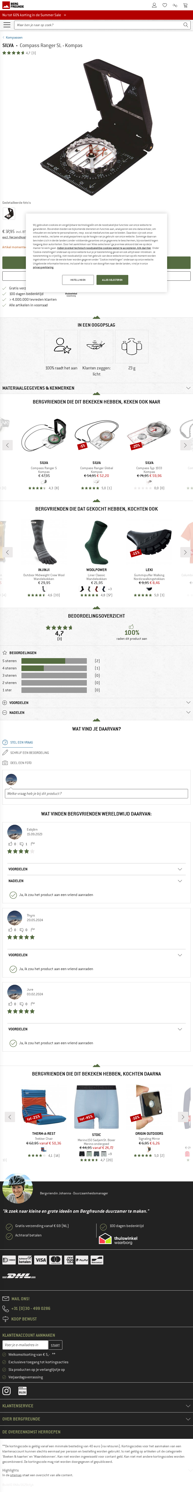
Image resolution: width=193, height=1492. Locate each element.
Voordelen (18, 869)
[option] (96, 127)
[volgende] (185, 445)
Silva (8, 45)
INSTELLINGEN (78, 279)
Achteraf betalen (28, 1235)
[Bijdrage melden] (33, 844)
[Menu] (7, 24)
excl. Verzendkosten (16, 237)
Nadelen (16, 880)
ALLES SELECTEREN (112, 279)
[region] (96, 253)
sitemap (16, 1475)
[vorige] (7, 445)
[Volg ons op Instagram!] (10, 1392)
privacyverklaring (43, 267)
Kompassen (14, 37)
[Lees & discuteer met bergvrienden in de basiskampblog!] (26, 1392)
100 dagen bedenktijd (26, 294)
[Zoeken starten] (186, 25)
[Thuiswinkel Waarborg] (118, 1239)
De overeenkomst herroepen (31, 1432)
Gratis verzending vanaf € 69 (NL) (42, 1226)
